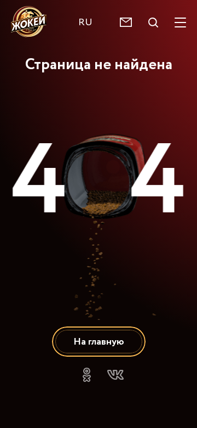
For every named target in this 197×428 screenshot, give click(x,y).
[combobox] (90, 22)
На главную (98, 341)
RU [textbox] (85, 22)
